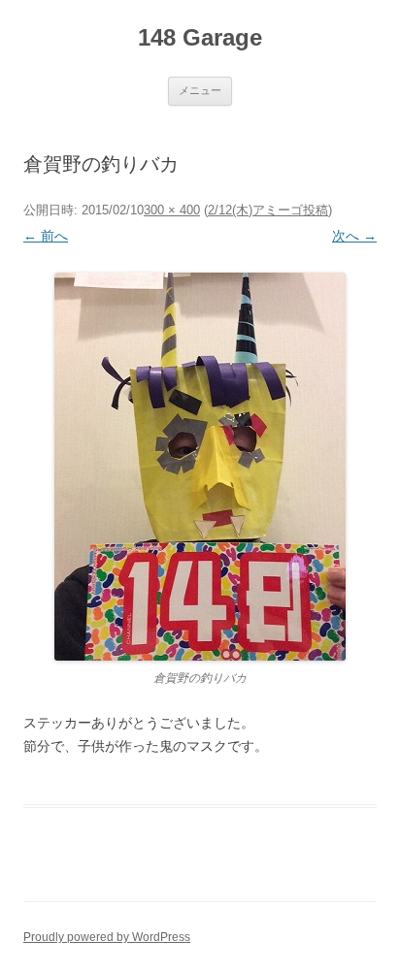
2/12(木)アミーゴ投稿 (268, 210)
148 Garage (200, 37)
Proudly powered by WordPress (106, 937)
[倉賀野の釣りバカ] (200, 467)
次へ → (354, 235)
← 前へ (45, 235)
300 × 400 (172, 210)
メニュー (200, 90)
